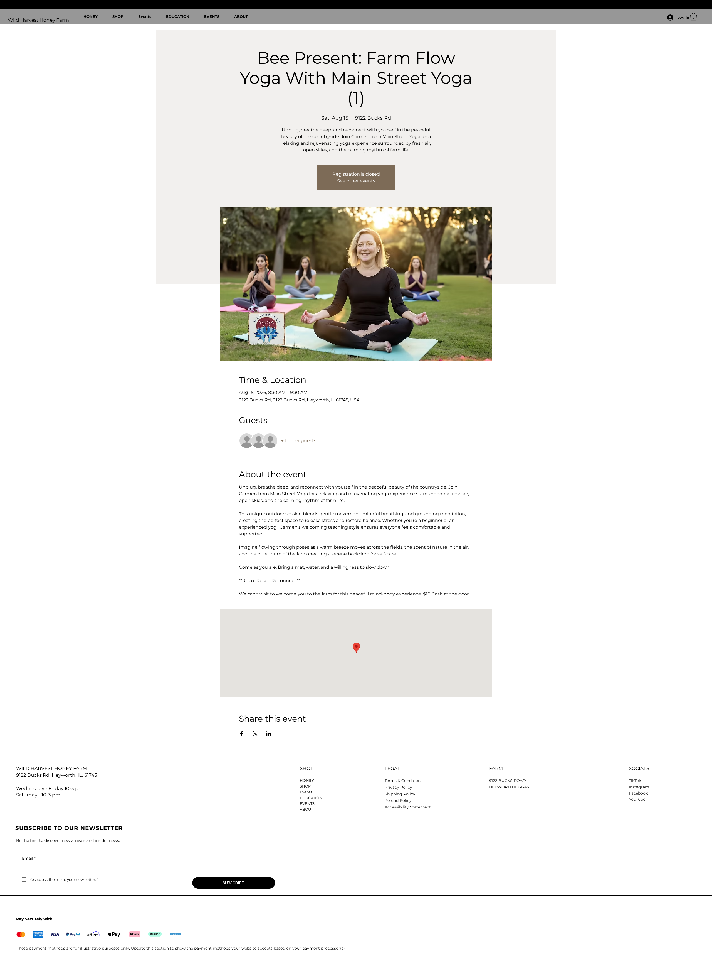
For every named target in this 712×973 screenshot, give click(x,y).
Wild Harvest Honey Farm (38, 20)
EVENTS (307, 803)
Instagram (639, 787)
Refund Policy (398, 800)
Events (306, 792)
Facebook (638, 793)
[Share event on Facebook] (241, 733)
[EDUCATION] (369, 798)
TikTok (635, 780)
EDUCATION (311, 798)
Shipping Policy (400, 793)
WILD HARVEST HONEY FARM (51, 768)
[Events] (369, 792)
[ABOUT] (369, 809)
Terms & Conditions (403, 780)
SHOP (305, 786)
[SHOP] (369, 786)
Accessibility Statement (408, 807)
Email (29, 858)
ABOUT (306, 809)
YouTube (637, 799)
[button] (693, 16)
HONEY (307, 780)
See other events (356, 180)
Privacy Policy (398, 787)
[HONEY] (369, 780)
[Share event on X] (255, 733)
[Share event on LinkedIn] (268, 733)
